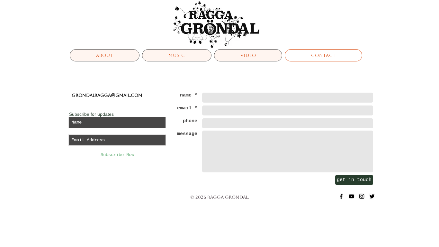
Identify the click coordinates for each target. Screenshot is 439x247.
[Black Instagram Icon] (361, 196)
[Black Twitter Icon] (372, 196)
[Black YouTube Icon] (351, 196)
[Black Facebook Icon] (341, 196)
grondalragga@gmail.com (107, 95)
